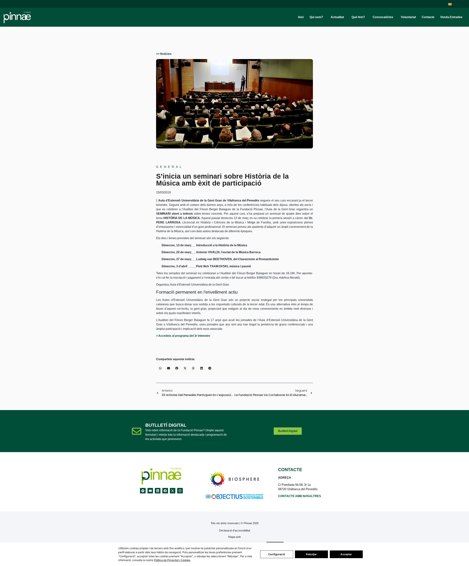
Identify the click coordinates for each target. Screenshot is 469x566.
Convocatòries (383, 17)
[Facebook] (165, 491)
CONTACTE (290, 469)
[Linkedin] (157, 491)
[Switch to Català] (449, 3)
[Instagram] (180, 491)
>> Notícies (163, 53)
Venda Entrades (451, 17)
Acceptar (346, 554)
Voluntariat (408, 17)
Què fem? (358, 17)
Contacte (428, 17)
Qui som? (316, 17)
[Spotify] (143, 491)
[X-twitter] (173, 491)
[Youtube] (150, 491)
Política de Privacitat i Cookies (172, 560)
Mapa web (234, 536)
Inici (301, 17)
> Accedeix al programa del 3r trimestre (183, 335)
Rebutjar (311, 554)
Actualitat (337, 17)
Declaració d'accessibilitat (234, 530)
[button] (160, 368)
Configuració (276, 554)
